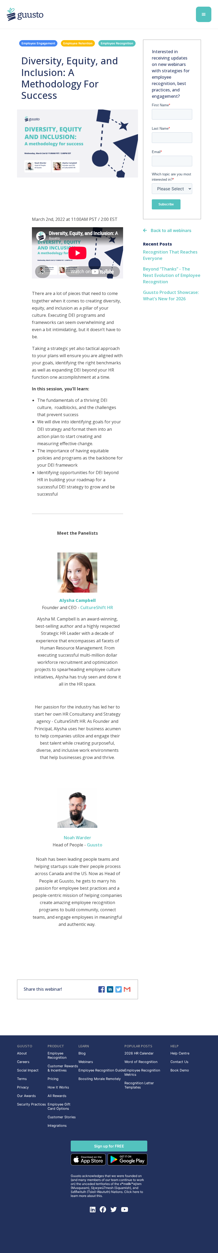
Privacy (23, 1087)
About (22, 1053)
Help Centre (179, 1053)
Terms (22, 1079)
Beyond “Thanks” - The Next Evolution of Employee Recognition (171, 275)
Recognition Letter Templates (139, 1085)
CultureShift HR (96, 607)
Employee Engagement (38, 43)
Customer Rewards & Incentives (63, 1068)
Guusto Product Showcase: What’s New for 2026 (171, 295)
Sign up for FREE (109, 1146)
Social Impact (28, 1070)
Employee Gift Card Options (59, 1106)
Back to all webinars (171, 230)
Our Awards (26, 1096)
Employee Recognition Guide (101, 1070)
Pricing (53, 1079)
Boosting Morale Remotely (99, 1079)
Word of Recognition (140, 1062)
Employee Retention (78, 43)
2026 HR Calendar (139, 1053)
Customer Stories (62, 1117)
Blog (82, 1053)
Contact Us (179, 1062)
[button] (203, 14)
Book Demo (179, 1070)
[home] (80, 14)
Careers (23, 1062)
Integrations (57, 1126)
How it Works (58, 1087)
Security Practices (31, 1104)
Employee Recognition (117, 43)
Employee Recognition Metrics (142, 1072)
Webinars (85, 1062)
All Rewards (57, 1096)
